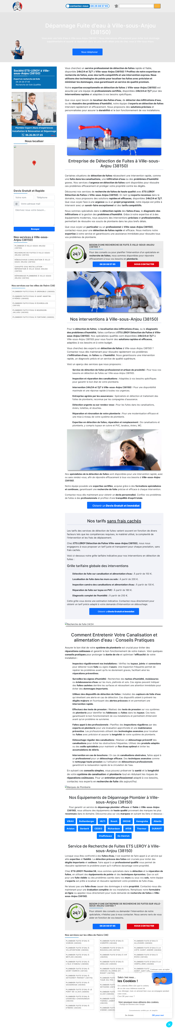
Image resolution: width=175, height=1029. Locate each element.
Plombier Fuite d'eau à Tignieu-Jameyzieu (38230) (112, 1001)
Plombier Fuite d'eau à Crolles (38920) (112, 963)
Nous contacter (144, 264)
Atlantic (158, 821)
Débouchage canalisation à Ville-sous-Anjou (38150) (33, 261)
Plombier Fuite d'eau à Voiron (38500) (77, 942)
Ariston (71, 828)
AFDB (128, 828)
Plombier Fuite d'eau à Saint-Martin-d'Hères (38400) (32, 297)
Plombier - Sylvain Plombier (68, 1024)
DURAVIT (157, 828)
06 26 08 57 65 (99, 6)
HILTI (102, 821)
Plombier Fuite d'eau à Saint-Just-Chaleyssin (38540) (146, 971)
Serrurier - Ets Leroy (94, 1024)
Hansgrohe (142, 821)
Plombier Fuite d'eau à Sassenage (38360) (77, 984)
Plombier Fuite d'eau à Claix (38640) (112, 993)
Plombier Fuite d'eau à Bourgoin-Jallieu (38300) (30, 311)
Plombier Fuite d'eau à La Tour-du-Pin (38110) (113, 979)
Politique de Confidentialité (131, 1021)
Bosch (114, 821)
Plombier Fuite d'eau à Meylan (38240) (77, 956)
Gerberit (84, 828)
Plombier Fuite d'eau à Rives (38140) (146, 956)
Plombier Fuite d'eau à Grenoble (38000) (34, 292)
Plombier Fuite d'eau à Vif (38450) (113, 956)
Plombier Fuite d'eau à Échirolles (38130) (30, 304)
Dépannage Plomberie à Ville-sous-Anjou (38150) (33, 277)
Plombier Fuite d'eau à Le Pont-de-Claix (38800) (79, 990)
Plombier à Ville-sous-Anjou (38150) (30, 247)
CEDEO (98, 828)
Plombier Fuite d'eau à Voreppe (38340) (112, 942)
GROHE (127, 821)
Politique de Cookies (104, 1021)
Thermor (141, 828)
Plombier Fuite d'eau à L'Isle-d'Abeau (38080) (77, 963)
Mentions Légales (75, 1021)
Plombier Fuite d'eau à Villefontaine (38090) (77, 949)
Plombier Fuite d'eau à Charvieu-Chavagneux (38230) (78, 998)
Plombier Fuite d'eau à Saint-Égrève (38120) (77, 970)
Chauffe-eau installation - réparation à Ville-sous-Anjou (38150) (31, 269)
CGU (88, 1021)
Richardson (114, 828)
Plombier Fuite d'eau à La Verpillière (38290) (147, 963)
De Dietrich (124, 836)
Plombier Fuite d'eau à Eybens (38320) (77, 1007)
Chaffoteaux (105, 836)
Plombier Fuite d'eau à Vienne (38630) (112, 1009)
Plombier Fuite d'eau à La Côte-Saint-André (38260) (147, 949)
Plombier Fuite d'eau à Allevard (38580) (146, 942)
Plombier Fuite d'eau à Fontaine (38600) (33, 317)
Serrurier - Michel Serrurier (137, 1024)
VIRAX (70, 821)
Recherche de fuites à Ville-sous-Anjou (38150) (33, 254)
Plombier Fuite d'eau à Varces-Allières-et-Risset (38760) (112, 971)
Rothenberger (86, 821)
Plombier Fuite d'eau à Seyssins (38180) (112, 986)
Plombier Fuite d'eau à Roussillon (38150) (112, 949)
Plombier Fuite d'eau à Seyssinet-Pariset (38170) (79, 977)
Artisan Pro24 (114, 1024)
